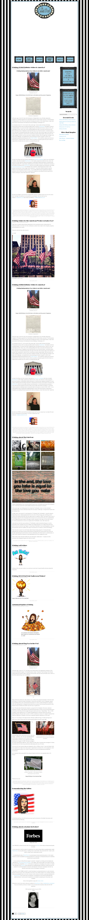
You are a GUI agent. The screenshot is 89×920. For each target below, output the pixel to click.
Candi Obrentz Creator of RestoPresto (20, 428)
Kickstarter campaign (38, 159)
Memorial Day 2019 (35, 822)
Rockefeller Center (41, 783)
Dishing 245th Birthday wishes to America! (28, 67)
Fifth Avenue (41, 782)
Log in (76, 917)
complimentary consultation (48, 883)
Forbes (38, 845)
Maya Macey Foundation (64, 134)
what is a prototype (47, 432)
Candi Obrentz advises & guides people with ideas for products (41, 210)
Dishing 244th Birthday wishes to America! (28, 285)
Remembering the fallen (21, 789)
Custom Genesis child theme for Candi (57, 917)
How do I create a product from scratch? (23, 212)
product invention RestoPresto (32, 215)
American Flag (51, 781)
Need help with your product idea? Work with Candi (43, 431)
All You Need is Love (30, 540)
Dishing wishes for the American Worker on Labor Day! (33, 221)
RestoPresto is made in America (37, 432)
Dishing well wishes (19, 545)
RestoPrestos (17, 875)
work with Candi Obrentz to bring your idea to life (41, 433)
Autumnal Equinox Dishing (22, 605)
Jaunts (39, 59)
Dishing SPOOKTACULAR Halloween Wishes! (28, 576)
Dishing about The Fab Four (22, 437)
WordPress (72, 917)
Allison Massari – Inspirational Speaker (66, 138)
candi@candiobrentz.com (39, 197)
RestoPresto (42, 126)
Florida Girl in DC (62, 136)
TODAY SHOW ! (34, 138)
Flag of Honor (51, 782)
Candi (18, 68)
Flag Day (46, 782)
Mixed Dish (49, 59)
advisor (26, 863)
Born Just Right (62, 140)
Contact (70, 59)
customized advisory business (24, 862)
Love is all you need (48, 540)
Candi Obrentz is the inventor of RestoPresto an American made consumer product (33, 782)
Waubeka (38, 784)
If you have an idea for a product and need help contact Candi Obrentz (32, 214)
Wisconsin (42, 784)
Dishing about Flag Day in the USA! (25, 644)
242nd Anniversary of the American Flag (40, 781)
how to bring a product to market (38, 212)
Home (18, 59)
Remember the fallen (44, 822)
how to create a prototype (23, 213)
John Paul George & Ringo (39, 540)
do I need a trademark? (28, 211)
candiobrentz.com (19, 197)
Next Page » (23, 913)
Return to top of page (28, 917)
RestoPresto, (38, 883)
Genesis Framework (68, 917)
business (23, 865)
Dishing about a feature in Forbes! (25, 827)
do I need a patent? (20, 211)
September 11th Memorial (31, 784)
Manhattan (29, 59)
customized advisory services (18, 166)
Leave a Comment (23, 68)
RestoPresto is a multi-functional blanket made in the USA (25, 783)
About (59, 59)
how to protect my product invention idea (37, 213)
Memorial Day (29, 822)
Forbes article (40, 880)
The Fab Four (35, 541)
